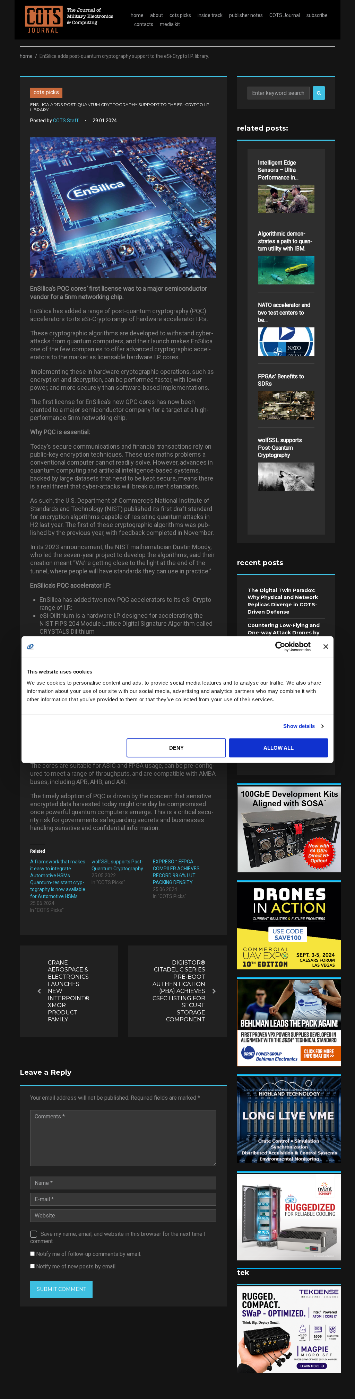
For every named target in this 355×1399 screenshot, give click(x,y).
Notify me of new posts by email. (76, 1266)
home (137, 15)
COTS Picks (46, 92)
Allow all (278, 748)
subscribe (317, 15)
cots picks (180, 15)
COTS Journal (284, 15)
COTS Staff (66, 120)
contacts (143, 24)
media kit (170, 24)
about (156, 15)
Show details (299, 726)
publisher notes (246, 15)
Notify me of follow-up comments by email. (88, 1254)
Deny (176, 748)
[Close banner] (325, 646)
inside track (210, 15)
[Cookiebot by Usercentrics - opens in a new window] (280, 646)
